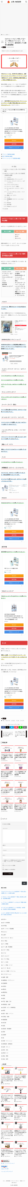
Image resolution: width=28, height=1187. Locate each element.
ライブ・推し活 (6, 968)
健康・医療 (5, 977)
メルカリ (9, 177)
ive (3, 720)
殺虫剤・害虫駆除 (7, 1028)
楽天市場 (9, 204)
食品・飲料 (5, 1059)
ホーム (4, 1180)
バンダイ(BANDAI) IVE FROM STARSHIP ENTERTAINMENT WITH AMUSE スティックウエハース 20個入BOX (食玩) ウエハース (13, 130)
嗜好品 (4, 989)
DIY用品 (5, 925)
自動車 (4, 1034)
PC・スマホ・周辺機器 (8, 928)
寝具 (4, 998)
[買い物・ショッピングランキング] (5, 1161)
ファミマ (22, 720)
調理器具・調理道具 (7, 1043)
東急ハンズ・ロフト (11, 195)
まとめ (6, 208)
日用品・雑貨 (6, 1016)
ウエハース (8, 720)
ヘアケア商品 (6, 959)
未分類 (4, 1022)
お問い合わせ (14, 1182)
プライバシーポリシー (15, 1180)
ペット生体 (5, 962)
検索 (24, 883)
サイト (4, 855)
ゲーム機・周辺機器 (7, 946)
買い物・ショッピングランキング (8, 1163)
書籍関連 (5, 1019)
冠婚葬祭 (5, 983)
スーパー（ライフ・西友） (13, 186)
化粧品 (4, 986)
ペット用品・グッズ (7, 965)
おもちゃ (5, 931)
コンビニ (13, 720)
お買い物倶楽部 (16, 2)
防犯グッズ (5, 1053)
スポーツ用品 (6, 949)
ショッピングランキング (7, 1171)
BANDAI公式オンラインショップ (14, 179)
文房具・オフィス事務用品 (9, 1007)
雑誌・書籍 (5, 1056)
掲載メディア (22, 1180)
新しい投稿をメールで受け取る (9, 869)
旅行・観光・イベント (8, 1013)
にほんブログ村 (4, 1168)
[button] (3, 727)
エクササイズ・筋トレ (8, 937)
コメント (5, 828)
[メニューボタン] (2, 2)
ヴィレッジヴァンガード (13, 184)
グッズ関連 (5, 943)
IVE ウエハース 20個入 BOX (11, 568)
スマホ (4, 953)
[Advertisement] (14, 19)
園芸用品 (5, 992)
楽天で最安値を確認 (7, 156)
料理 (4, 1010)
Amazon (9, 202)
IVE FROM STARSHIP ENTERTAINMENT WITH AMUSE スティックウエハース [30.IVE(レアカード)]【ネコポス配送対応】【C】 (13, 617)
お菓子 (4, 47)
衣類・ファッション (7, 1040)
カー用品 (5, 940)
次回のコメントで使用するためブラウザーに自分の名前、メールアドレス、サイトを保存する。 (14, 861)
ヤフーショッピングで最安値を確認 (11, 158)
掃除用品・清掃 (6, 1004)
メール (4, 850)
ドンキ (8, 197)
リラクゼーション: (7, 974)
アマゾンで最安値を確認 (8, 154)
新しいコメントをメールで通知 (9, 865)
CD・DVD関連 (6, 922)
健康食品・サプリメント (8, 980)
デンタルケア (6, 956)
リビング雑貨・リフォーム (9, 971)
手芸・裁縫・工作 (7, 1001)
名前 (4, 845)
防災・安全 (5, 1050)
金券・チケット (6, 1046)
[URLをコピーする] (25, 727)
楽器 (4, 1025)
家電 (4, 995)
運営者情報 (8, 1180)
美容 (4, 1031)
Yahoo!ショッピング (12, 206)
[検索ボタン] (26, 2)
